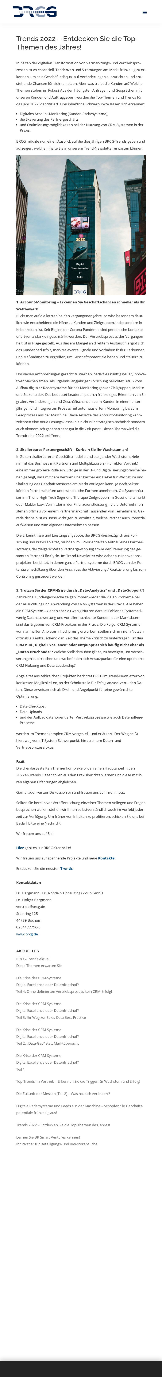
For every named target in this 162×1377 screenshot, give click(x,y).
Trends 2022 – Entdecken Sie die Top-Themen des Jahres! (63, 1124)
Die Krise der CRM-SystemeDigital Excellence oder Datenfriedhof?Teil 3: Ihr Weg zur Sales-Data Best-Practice (51, 1010)
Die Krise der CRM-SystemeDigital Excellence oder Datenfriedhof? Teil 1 (47, 1062)
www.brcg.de (27, 934)
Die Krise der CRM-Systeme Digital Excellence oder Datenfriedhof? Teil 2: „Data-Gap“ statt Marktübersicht (47, 1036)
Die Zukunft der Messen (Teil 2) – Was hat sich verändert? (63, 1093)
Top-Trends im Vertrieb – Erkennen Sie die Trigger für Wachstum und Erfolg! (78, 1081)
